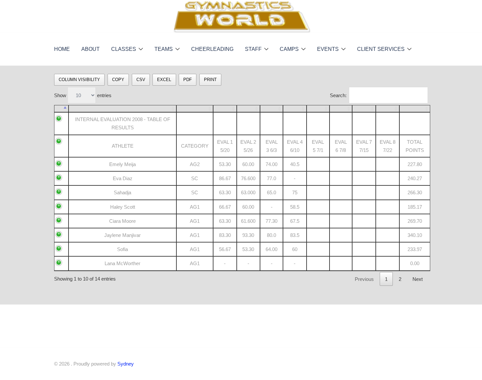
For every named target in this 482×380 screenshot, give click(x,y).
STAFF (253, 49)
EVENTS (328, 49)
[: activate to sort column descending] (61, 108)
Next (417, 279)
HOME (62, 49)
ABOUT (90, 49)
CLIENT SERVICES (381, 49)
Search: (338, 95)
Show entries (82, 95)
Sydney (125, 364)
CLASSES (123, 49)
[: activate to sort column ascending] (122, 108)
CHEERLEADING (212, 49)
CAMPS (289, 49)
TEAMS (163, 49)
